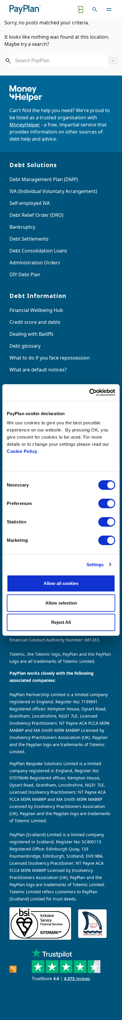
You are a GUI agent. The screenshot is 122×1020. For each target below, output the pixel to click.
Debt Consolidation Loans (38, 250)
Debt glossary (25, 346)
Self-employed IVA (29, 203)
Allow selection (61, 602)
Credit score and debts (34, 322)
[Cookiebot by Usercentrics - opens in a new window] (89, 392)
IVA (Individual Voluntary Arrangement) (53, 191)
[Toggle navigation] (109, 9)
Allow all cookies (61, 583)
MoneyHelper (24, 124)
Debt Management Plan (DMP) (43, 179)
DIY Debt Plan (24, 274)
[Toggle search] (95, 9)
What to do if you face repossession (49, 357)
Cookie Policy (22, 451)
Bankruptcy (22, 227)
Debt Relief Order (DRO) (36, 215)
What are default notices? (38, 369)
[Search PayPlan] (8, 60)
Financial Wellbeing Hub (36, 310)
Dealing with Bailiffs (31, 334)
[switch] (106, 503)
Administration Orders (34, 262)
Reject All (61, 622)
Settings (95, 564)
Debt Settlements (29, 239)
